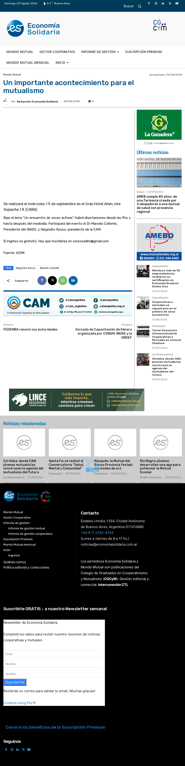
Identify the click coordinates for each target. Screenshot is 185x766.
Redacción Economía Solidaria (37, 101)
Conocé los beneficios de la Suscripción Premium (55, 727)
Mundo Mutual (12, 74)
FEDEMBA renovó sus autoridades (30, 329)
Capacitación (160, 266)
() (110, 579)
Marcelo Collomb (49, 268)
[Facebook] (148, 3)
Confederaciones (162, 354)
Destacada (158, 326)
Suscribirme (15, 682)
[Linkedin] (162, 3)
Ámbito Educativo (150, 477)
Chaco (141, 192)
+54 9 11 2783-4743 (97, 532)
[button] (134, 6)
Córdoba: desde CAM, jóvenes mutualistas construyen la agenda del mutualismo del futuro (166, 366)
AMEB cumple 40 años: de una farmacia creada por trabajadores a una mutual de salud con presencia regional (158, 204)
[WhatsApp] (62, 280)
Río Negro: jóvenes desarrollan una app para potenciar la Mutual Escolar (160, 466)
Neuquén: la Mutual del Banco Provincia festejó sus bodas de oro (113, 465)
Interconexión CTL (113, 584)
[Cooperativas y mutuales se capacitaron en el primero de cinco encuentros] (143, 303)
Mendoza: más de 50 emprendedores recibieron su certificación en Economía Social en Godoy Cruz (166, 278)
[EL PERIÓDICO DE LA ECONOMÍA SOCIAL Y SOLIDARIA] (79, 28)
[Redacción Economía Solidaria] (7, 101)
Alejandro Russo (25, 268)
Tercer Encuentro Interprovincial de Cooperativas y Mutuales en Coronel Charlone (166, 337)
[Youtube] (176, 3)
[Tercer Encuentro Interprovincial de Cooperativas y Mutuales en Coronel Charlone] (143, 331)
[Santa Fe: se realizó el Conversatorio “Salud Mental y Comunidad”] (70, 442)
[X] (169, 3)
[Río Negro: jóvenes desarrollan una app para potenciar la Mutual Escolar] (161, 442)
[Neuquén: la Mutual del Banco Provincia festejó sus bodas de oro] (115, 442)
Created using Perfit (19, 703)
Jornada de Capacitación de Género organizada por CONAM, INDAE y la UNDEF (103, 334)
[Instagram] (155, 3)
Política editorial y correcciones (26, 567)
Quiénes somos (14, 562)
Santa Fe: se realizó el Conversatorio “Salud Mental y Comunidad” (66, 465)
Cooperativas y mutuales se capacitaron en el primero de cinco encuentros (164, 308)
